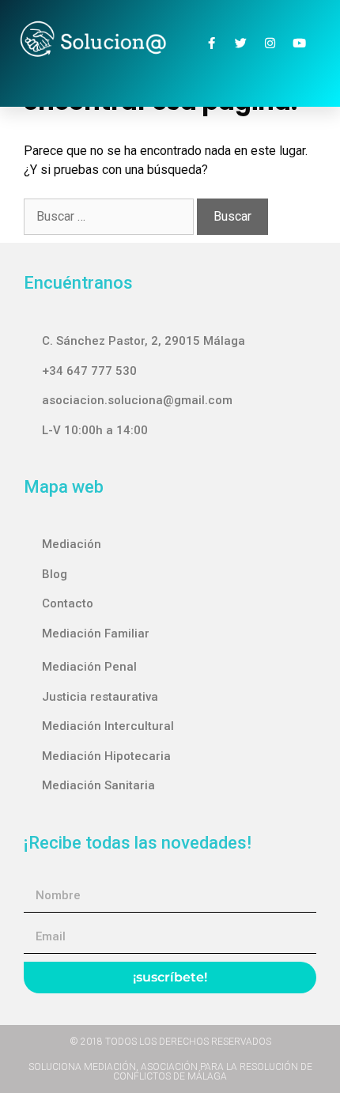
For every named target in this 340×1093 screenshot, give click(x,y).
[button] (170, 77)
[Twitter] (240, 43)
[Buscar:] (110, 216)
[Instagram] (269, 43)
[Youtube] (299, 43)
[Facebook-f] (211, 43)
